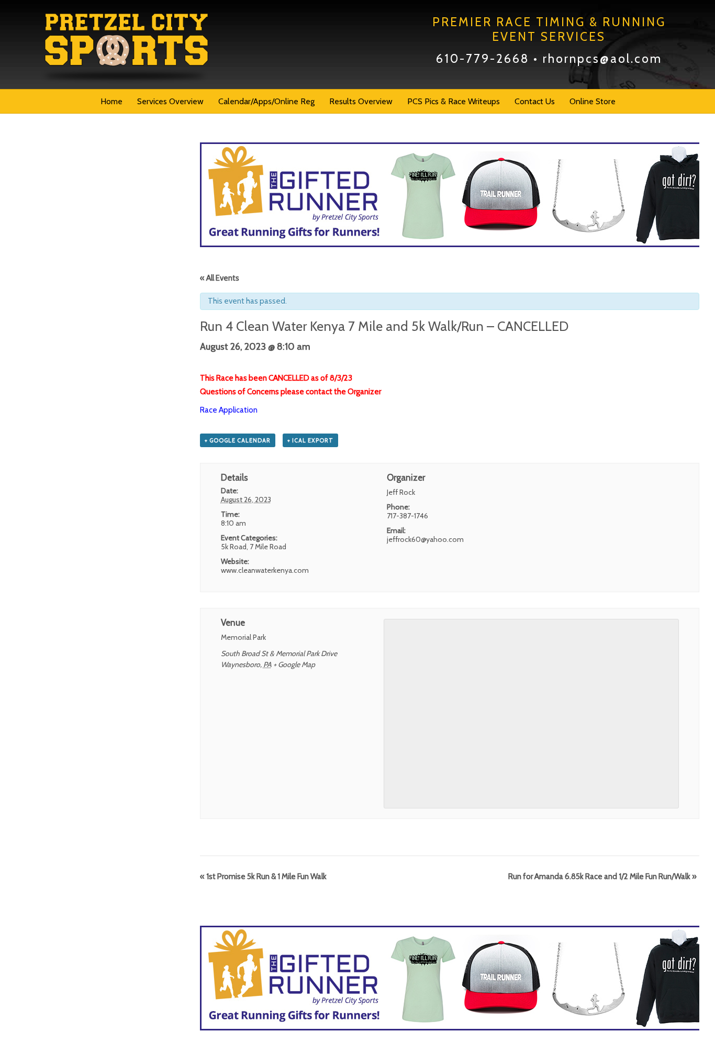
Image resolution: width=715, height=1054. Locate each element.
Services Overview (170, 101)
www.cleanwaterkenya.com (265, 570)
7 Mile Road (268, 546)
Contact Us (535, 101)
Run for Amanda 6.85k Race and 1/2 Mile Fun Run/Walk (602, 876)
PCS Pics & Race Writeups (453, 101)
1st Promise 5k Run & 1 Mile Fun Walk (263, 876)
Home (111, 101)
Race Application (229, 410)
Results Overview (361, 101)
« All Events (219, 278)
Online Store (592, 101)
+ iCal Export (310, 440)
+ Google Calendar (238, 440)
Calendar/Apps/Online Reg (266, 101)
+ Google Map (294, 664)
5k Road (234, 546)
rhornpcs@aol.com (602, 58)
